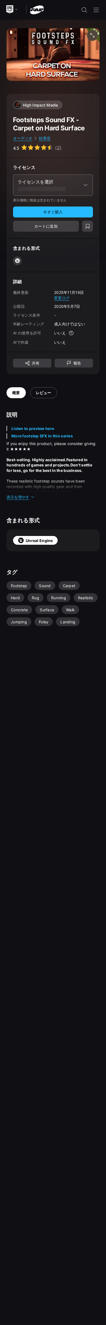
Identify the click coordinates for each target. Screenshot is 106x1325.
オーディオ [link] (22, 138)
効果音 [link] (45, 138)
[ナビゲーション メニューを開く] (96, 9)
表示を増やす (18, 497)
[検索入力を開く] (84, 9)
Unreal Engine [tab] (39, 540)
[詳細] (71, 333)
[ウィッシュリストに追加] (87, 226)
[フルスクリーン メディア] (92, 35)
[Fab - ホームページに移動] (37, 9)
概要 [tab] (16, 392)
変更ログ (62, 298)
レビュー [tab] (43, 392)
